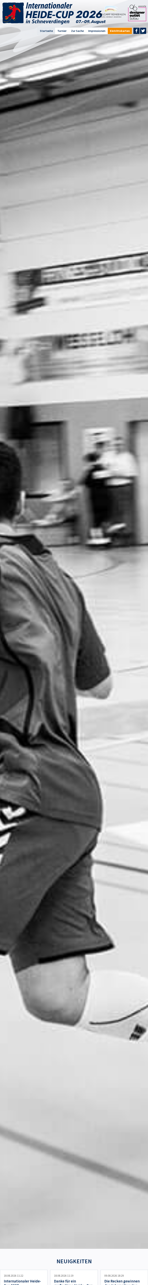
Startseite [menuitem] (46, 31)
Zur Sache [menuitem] (77, 31)
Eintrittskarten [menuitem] (120, 31)
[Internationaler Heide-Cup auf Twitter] (143, 31)
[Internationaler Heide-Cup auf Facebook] (136, 31)
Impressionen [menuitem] (96, 31)
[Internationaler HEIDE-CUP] (38, 13)
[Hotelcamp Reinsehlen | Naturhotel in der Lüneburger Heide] (111, 16)
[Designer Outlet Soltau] (137, 20)
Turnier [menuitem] (62, 31)
